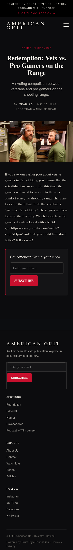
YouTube (12, 503)
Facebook (12, 509)
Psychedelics (14, 424)
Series (10, 470)
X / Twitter (12, 516)
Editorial (11, 411)
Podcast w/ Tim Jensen (21, 430)
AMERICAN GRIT (26, 25)
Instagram (12, 496)
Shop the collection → (36, 13)
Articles (11, 476)
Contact (11, 457)
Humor (10, 417)
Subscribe (23, 280)
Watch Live (13, 463)
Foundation (13, 404)
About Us (12, 450)
